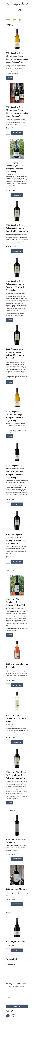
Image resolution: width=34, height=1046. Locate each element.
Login (10, 78)
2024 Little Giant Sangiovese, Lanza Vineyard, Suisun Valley (16, 602)
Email (7, 997)
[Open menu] (17, 14)
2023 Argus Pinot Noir (16, 941)
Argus (26, 20)
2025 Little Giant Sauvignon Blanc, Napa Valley (16, 718)
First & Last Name (11, 990)
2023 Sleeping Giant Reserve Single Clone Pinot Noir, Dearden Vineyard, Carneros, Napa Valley (15, 471)
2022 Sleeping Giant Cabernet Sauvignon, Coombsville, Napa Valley (17, 228)
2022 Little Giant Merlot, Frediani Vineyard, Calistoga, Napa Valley (17, 775)
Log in (13, 9)
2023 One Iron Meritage (16, 889)
